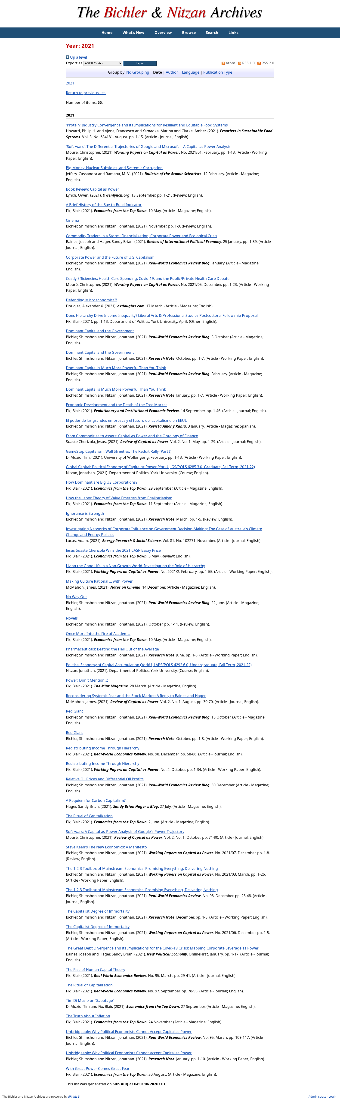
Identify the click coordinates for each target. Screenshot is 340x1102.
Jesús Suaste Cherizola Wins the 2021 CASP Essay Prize (113, 550)
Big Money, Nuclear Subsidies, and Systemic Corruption (114, 167)
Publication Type (217, 72)
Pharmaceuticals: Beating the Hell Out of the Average (112, 649)
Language (190, 72)
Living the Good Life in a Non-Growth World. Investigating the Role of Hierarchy (135, 565)
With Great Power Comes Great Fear (98, 1068)
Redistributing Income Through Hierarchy (102, 748)
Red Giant (74, 711)
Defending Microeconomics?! (91, 299)
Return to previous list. (86, 92)
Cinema (72, 220)
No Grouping (137, 72)
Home (107, 32)
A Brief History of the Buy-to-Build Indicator (104, 204)
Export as (74, 63)
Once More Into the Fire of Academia (98, 633)
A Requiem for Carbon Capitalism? (96, 800)
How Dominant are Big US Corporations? (101, 482)
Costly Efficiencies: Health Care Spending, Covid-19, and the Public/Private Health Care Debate (147, 278)
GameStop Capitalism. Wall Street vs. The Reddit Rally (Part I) (118, 451)
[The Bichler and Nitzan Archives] (170, 24)
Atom (230, 63)
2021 (70, 83)
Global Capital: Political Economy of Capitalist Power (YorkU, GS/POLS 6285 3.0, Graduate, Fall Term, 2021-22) (160, 466)
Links (233, 32)
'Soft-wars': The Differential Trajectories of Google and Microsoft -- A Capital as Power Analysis (148, 146)
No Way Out (76, 596)
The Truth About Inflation (88, 1015)
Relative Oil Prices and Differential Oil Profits (105, 779)
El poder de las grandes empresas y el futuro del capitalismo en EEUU (127, 420)
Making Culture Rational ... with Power (99, 581)
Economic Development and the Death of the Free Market (116, 404)
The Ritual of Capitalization (89, 815)
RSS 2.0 (267, 63)
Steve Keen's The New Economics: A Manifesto (106, 847)
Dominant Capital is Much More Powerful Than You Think (116, 367)
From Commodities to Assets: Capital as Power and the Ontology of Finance (132, 435)
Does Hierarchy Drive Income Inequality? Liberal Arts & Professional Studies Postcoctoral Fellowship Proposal (162, 315)
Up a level (78, 57)
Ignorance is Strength (85, 513)
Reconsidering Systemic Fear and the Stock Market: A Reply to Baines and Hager (136, 695)
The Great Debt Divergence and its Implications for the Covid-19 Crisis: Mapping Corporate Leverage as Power (162, 948)
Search (212, 32)
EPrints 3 (74, 1096)
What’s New (133, 32)
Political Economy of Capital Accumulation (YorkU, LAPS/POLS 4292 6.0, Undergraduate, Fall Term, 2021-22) (159, 664)
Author (172, 72)
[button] (140, 63)
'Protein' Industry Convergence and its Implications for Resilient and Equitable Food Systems (147, 125)
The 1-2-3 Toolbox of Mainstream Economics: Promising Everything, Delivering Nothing (142, 868)
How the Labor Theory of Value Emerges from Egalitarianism (119, 497)
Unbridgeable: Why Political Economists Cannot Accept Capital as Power (129, 1031)
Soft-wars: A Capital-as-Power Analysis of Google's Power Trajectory (125, 831)
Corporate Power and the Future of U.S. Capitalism (110, 257)
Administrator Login (322, 1096)
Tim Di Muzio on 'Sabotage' (90, 1000)
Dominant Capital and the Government (100, 330)
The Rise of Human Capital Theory (95, 969)
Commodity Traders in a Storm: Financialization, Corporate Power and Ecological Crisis (141, 235)
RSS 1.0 (248, 63)
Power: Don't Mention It (87, 680)
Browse (189, 32)
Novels (72, 618)
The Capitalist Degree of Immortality (98, 911)
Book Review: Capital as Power (92, 189)
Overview (163, 32)
